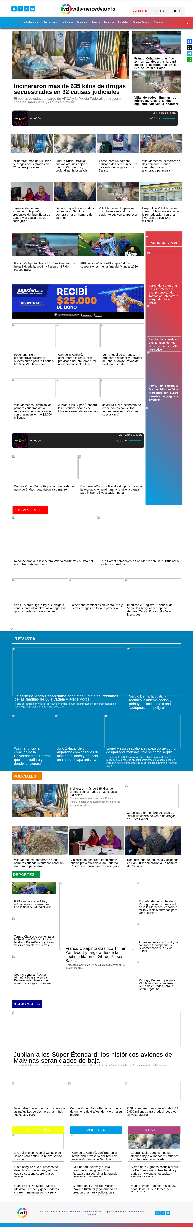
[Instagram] (20, 8)
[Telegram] (189, 53)
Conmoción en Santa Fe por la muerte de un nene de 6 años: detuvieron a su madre (44, 488)
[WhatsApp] (189, 59)
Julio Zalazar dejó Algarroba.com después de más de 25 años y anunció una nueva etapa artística (78, 754)
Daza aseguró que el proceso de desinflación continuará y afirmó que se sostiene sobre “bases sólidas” (36, 1172)
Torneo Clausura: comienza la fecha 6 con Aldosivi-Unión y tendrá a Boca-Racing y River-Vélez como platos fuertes (34, 941)
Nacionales (67, 22)
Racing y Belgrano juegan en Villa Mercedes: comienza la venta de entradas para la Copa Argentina (158, 985)
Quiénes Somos (141, 22)
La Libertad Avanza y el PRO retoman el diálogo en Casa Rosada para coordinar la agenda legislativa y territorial (95, 1172)
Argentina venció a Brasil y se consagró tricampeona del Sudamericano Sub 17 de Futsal (158, 947)
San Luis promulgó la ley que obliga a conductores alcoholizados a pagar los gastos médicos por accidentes (39, 608)
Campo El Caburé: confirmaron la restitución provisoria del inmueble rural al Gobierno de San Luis (77, 359)
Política (96, 22)
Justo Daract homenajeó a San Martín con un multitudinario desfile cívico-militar (139, 562)
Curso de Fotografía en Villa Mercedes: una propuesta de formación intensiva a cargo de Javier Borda (163, 294)
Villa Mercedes (32, 22)
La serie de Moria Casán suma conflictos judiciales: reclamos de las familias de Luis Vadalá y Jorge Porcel (66, 697)
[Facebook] (14, 8)
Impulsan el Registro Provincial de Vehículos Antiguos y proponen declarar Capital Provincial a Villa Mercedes (149, 609)
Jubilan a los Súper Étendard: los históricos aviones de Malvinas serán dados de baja (78, 408)
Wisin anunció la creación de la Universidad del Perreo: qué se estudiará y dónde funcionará (32, 755)
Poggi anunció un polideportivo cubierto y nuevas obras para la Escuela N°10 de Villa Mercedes (34, 359)
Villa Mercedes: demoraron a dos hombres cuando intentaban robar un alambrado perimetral (161, 165)
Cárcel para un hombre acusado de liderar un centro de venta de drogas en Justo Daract (118, 165)
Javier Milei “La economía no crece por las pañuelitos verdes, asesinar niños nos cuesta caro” (121, 409)
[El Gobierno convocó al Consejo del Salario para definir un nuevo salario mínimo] (38, 1145)
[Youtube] (32, 8)
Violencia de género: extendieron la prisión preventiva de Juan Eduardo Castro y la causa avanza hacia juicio (31, 215)
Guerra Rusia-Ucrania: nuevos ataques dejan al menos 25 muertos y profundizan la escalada (72, 165)
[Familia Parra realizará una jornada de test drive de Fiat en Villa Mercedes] (164, 321)
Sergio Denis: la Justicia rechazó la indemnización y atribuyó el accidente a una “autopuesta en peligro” (150, 702)
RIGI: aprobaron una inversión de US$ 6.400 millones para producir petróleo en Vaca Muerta (152, 1111)
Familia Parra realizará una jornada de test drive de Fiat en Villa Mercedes (164, 344)
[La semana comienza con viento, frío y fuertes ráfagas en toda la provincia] (96, 593)
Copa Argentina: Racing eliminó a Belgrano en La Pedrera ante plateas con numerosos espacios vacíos (32, 979)
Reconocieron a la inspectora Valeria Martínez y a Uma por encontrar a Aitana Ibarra (53, 562)
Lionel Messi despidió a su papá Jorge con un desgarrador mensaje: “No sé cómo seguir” (141, 750)
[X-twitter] (26, 8)
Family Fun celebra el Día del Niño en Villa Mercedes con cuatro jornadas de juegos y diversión (164, 392)
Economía (82, 22)
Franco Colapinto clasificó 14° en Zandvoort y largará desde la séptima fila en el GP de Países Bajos (155, 63)
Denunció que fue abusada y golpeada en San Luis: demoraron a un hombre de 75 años (75, 213)
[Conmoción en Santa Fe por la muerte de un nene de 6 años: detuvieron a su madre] (45, 472)
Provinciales (50, 22)
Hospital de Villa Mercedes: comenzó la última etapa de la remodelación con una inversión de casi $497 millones (160, 215)
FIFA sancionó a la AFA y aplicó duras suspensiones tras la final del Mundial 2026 (109, 265)
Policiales (123, 22)
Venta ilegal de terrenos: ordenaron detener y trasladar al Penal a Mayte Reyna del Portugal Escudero (122, 359)
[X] (189, 47)
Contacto (158, 22)
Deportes (109, 22)
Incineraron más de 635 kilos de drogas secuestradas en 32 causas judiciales (70, 89)
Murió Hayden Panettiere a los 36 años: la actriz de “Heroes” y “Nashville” (153, 1189)
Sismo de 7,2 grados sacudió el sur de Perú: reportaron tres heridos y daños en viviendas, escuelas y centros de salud (154, 1172)
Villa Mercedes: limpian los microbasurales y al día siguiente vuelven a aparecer (156, 101)
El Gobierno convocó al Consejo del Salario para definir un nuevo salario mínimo (38, 1156)
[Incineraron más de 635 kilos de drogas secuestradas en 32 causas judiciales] (70, 58)
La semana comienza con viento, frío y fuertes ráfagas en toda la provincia (97, 606)
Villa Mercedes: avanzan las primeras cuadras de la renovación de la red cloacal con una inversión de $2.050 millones (33, 411)
